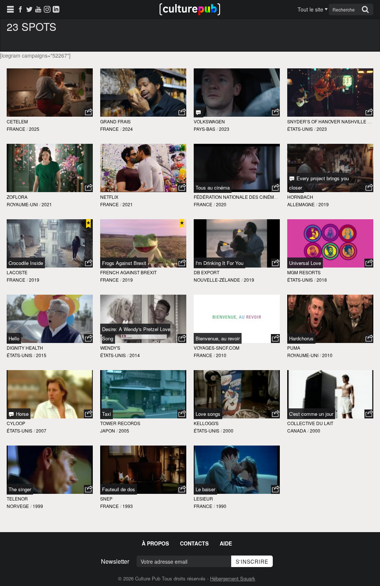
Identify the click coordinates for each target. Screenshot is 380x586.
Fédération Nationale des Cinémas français (249, 197)
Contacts (194, 543)
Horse (21, 413)
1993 (127, 506)
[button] (88, 112)
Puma (293, 347)
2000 (228, 430)
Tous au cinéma (213, 187)
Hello (14, 338)
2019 (323, 204)
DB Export (206, 272)
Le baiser (205, 489)
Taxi (106, 413)
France (16, 129)
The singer (20, 489)
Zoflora (17, 197)
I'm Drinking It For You (219, 262)
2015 (41, 355)
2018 (322, 279)
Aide (226, 543)
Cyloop (16, 423)
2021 (47, 204)
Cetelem (17, 121)
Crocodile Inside (26, 262)
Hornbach (300, 197)
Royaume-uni (22, 204)
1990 (221, 506)
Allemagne (301, 204)
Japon (107, 430)
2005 (124, 430)
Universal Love (305, 262)
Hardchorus (301, 338)
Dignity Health (25, 347)
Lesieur (203, 498)
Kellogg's (206, 423)
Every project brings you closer (319, 183)
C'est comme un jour (311, 413)
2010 (221, 355)
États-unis (300, 129)
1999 (38, 506)
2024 (127, 129)
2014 (135, 355)
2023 (224, 129)
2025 (34, 129)
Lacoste (17, 272)
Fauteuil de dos (118, 489)
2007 (41, 430)
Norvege (18, 506)
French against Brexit (128, 272)
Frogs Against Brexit (124, 262)
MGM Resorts (304, 272)
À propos (155, 543)
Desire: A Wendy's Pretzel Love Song (136, 334)
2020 (221, 204)
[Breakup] (199, 112)
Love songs (208, 413)
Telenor (17, 498)
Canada (296, 430)
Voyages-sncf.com (216, 347)
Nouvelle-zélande (217, 279)
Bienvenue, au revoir (218, 338)
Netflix (109, 197)
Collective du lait (310, 423)
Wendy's (110, 347)
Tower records (120, 423)
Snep (106, 498)
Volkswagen (209, 121)
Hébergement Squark (232, 578)
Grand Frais (115, 121)
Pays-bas (204, 129)
